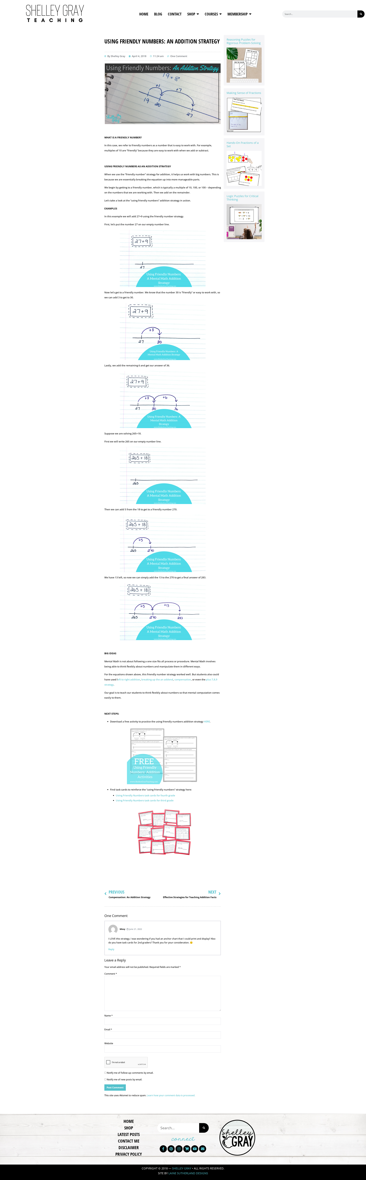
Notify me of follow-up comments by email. (130, 1072)
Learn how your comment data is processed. (171, 1095)
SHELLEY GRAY (181, 1168)
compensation (182, 679)
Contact (175, 14)
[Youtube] (194, 1148)
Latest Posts (129, 1134)
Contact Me (128, 1141)
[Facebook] (163, 1148)
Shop (191, 14)
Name (108, 1015)
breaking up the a (151, 679)
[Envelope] (202, 1148)
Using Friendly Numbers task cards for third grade (145, 800)
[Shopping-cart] (186, 1148)
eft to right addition (129, 679)
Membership (237, 14)
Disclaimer (129, 1147)
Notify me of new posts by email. (124, 1079)
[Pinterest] (171, 1148)
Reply (111, 949)
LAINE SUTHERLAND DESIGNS (188, 1173)
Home (143, 14)
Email (108, 1029)
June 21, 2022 (135, 929)
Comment (110, 973)
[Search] (361, 14)
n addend (167, 679)
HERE (207, 721)
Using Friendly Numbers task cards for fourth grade (145, 795)
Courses (211, 14)
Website (108, 1043)
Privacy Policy (128, 1154)
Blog (158, 14)
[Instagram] (179, 1148)
